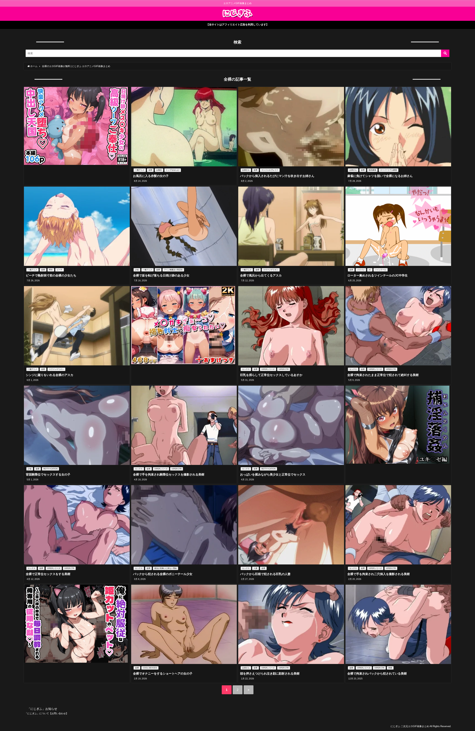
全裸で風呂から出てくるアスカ (261, 275)
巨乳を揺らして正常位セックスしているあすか (271, 374)
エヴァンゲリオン (270, 270)
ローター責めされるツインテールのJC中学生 (377, 275)
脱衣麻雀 (372, 170)
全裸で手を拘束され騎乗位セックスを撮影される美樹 (168, 474)
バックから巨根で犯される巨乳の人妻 (265, 573)
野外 (51, 270)
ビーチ (59, 270)
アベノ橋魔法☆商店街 (173, 270)
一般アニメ (139, 170)
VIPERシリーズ (268, 369)
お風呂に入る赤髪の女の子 (151, 175)
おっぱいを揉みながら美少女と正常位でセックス (272, 474)
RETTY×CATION (50, 469)
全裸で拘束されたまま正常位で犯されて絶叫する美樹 (383, 374)
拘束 (390, 668)
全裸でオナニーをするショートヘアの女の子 (162, 673)
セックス (246, 369)
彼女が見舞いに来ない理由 (165, 568)
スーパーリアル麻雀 (388, 170)
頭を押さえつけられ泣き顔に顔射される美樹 (269, 673)
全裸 (150, 170)
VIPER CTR (284, 369)
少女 (137, 270)
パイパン (361, 270)
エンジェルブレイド (269, 170)
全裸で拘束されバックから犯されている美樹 (377, 673)
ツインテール (380, 270)
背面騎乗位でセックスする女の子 (48, 474)
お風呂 (159, 170)
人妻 (255, 568)
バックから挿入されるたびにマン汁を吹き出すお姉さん (277, 175)
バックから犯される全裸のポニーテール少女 (162, 573)
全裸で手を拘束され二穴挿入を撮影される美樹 (378, 573)
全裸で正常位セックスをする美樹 (48, 573)
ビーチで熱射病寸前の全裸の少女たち (51, 275)
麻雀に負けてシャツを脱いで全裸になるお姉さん (380, 175)
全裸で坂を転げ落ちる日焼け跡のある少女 (161, 275)
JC (370, 270)
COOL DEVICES (150, 668)
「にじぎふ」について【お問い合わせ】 (46, 713)
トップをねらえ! (172, 170)
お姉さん (246, 170)
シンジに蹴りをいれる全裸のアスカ (49, 374)
